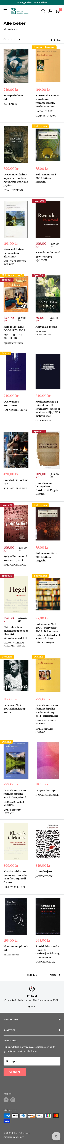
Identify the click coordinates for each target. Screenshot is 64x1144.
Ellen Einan (11, 954)
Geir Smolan (44, 420)
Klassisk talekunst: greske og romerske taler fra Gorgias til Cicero (15, 877)
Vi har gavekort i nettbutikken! (32, 2)
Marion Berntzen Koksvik (15, 263)
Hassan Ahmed (45, 111)
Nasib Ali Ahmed (46, 116)
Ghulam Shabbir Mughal (46, 722)
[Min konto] (50, 11)
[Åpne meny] (5, 10)
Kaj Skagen (10, 104)
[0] (57, 11)
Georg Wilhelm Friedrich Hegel (14, 644)
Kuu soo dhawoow (44, 47)
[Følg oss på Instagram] (12, 1099)
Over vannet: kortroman (11, 403)
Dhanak (38, 656)
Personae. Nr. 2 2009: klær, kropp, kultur (15, 709)
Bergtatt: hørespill (46, 790)
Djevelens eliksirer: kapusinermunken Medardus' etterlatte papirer (16, 180)
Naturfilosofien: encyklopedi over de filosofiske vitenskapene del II (16, 632)
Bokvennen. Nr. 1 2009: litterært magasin (46, 178)
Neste (53, 974)
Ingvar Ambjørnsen (48, 795)
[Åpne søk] (43, 11)
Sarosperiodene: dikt (13, 97)
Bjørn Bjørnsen (13, 343)
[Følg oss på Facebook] (6, 1099)
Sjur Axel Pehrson (15, 488)
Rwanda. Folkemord (48, 252)
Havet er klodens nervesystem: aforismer (14, 253)
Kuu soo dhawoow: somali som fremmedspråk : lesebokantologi (47, 101)
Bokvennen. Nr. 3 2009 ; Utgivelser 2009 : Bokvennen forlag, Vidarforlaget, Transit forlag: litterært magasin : (48, 633)
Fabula (5, 353)
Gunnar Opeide (45, 962)
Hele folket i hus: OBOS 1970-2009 (14, 328)
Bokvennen (40, 126)
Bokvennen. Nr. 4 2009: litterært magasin (46, 557)
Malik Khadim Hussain (44, 730)
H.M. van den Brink (15, 410)
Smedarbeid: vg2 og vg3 (16, 482)
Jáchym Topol (44, 876)
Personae (7, 656)
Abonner (14, 1072)
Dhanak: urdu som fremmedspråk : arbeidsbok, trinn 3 (15, 794)
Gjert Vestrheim (14, 887)
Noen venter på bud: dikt (16, 948)
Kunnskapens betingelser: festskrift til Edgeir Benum (47, 488)
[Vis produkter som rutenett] (53, 39)
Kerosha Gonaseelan (43, 333)
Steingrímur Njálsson (44, 259)
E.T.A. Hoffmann (13, 190)
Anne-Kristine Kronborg (13, 336)
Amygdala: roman (46, 326)
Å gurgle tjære (44, 871)
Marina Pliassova (15, 565)
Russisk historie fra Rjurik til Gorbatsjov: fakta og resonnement (48, 952)
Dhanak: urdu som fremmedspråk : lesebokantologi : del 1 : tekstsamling (47, 710)
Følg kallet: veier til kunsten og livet (15, 558)
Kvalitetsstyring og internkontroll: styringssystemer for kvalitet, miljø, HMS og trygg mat (48, 409)
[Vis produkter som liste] (58, 39)
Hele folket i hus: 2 (12, 275)
